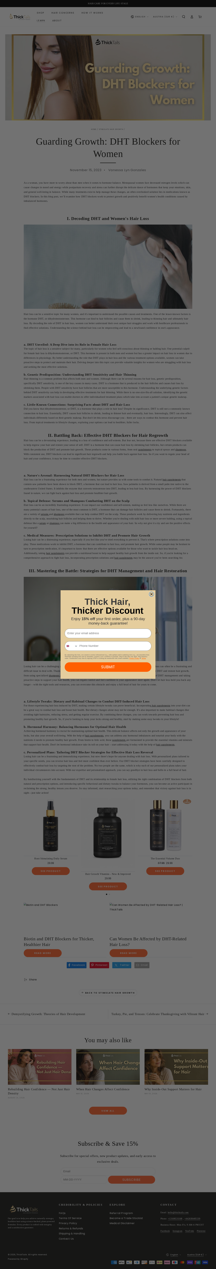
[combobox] (71, 646)
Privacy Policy (134, 658)
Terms (144, 658)
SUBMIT (108, 667)
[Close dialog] (151, 594)
